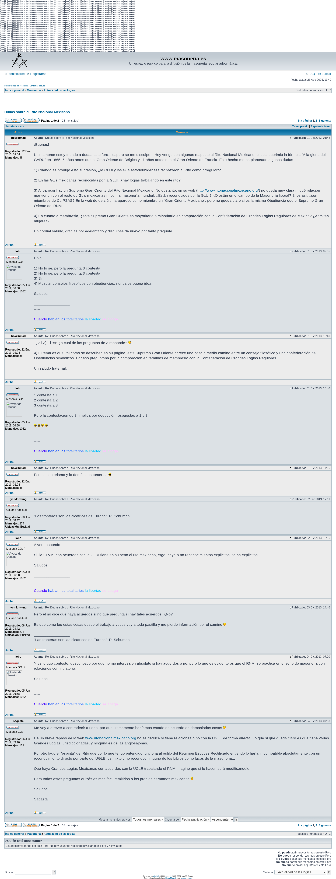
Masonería (34, 90)
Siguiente (324, 120)
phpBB (156, 876)
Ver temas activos (37, 86)
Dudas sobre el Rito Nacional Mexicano (37, 112)
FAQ (311, 74)
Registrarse (37, 74)
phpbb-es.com (186, 878)
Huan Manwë (170, 878)
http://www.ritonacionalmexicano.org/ (228, 190)
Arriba (9, 244)
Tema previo (300, 126)
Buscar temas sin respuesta (16, 86)
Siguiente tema (320, 126)
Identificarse (16, 74)
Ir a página (305, 120)
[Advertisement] (68, 102)
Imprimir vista (15, 126)
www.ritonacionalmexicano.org (110, 738)
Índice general (14, 90)
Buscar (326, 74)
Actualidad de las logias (59, 90)
